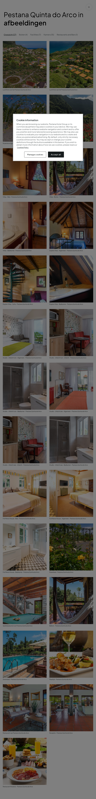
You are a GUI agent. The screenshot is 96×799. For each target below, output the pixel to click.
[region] (48, 137)
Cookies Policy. (23, 147)
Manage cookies (35, 154)
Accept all (56, 154)
